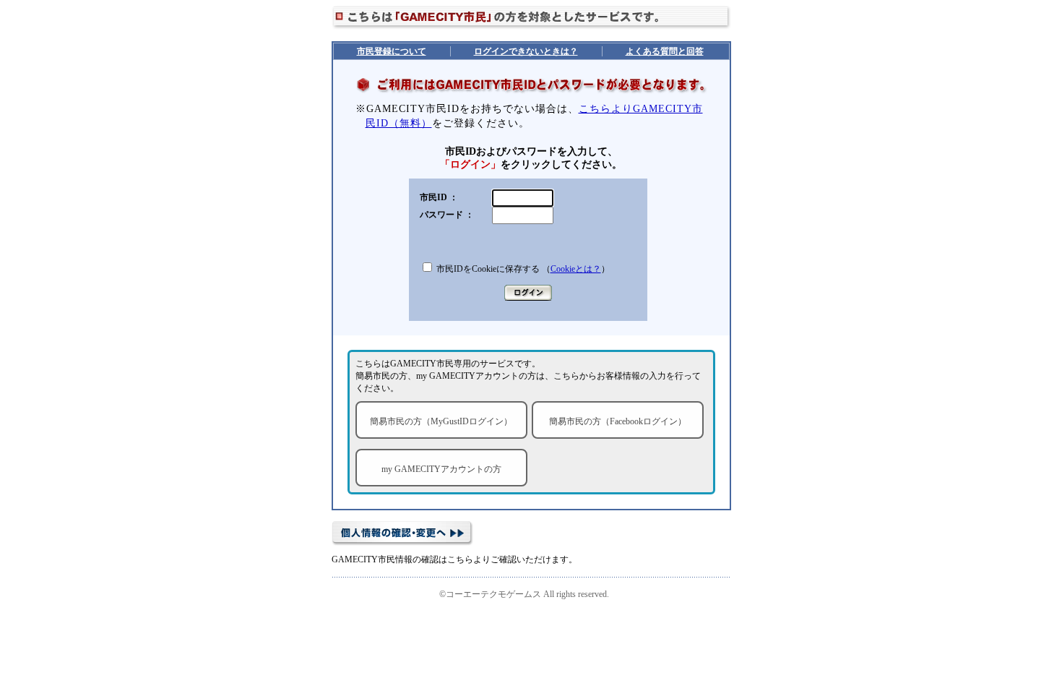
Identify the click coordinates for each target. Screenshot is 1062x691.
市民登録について (391, 51)
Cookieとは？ (576, 269)
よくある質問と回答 (665, 51)
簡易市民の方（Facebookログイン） (617, 421)
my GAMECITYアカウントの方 (441, 469)
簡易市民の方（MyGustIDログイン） (441, 421)
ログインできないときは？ (526, 51)
